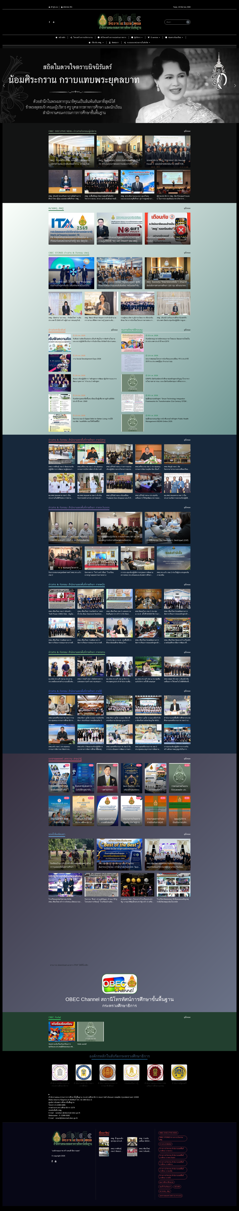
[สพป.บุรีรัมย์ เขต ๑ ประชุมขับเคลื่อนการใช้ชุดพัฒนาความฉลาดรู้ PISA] (148, 483)
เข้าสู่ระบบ (54, 7)
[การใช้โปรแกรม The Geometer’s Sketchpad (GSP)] (167, 528)
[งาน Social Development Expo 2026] (60, 363)
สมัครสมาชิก (67, 7)
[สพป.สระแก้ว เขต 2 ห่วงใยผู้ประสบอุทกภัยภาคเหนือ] (173, 558)
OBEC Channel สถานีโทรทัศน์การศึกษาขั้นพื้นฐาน (119, 999)
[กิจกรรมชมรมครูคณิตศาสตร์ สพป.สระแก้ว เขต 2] (65, 558)
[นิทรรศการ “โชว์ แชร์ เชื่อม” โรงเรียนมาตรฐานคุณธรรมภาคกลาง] (101, 558)
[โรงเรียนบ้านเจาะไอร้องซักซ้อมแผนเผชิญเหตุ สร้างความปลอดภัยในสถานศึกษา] (71, 855)
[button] (4, 86)
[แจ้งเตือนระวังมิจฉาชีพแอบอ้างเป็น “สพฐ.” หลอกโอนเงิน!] (167, 229)
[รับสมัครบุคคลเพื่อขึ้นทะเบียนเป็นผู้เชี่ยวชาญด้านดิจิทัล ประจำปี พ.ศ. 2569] (60, 403)
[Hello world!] (90, 1032)
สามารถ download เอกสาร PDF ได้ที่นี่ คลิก (69, 965)
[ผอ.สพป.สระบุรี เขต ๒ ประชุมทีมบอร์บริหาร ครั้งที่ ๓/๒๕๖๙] (148, 666)
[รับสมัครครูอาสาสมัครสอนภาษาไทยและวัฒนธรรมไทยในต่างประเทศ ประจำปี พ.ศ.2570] (132, 343)
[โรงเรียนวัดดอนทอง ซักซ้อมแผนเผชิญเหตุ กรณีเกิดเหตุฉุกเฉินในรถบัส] (173, 885)
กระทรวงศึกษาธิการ (119, 1005)
